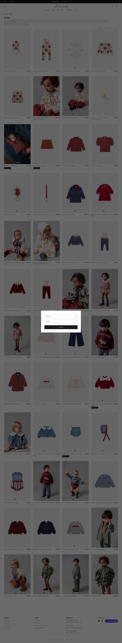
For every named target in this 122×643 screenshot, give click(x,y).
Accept (61, 327)
